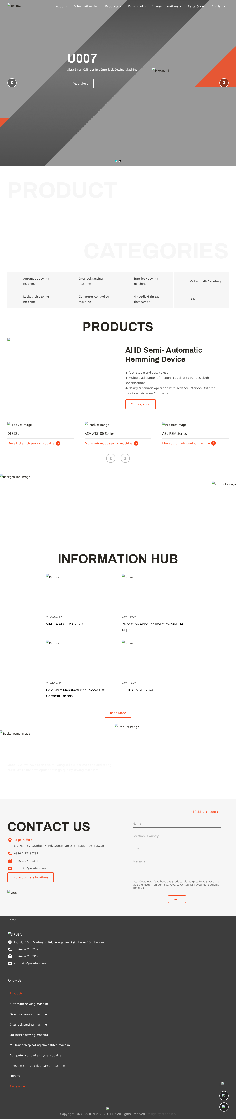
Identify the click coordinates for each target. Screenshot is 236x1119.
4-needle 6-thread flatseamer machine (37, 1066)
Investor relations (165, 6)
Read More (80, 83)
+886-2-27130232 (26, 853)
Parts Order (196, 6)
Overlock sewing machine (28, 1014)
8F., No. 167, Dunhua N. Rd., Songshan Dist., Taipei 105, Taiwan (59, 846)
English (217, 6)
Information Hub (86, 6)
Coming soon (140, 404)
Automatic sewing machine (29, 1004)
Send (177, 899)
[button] (224, 82)
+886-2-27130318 (26, 861)
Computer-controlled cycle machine (35, 1055)
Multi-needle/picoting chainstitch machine (40, 1045)
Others (15, 1076)
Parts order (18, 1086)
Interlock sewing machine (28, 1024)
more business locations (30, 877)
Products (112, 6)
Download (135, 6)
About (60, 6)
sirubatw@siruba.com (30, 868)
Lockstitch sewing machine (29, 1035)
